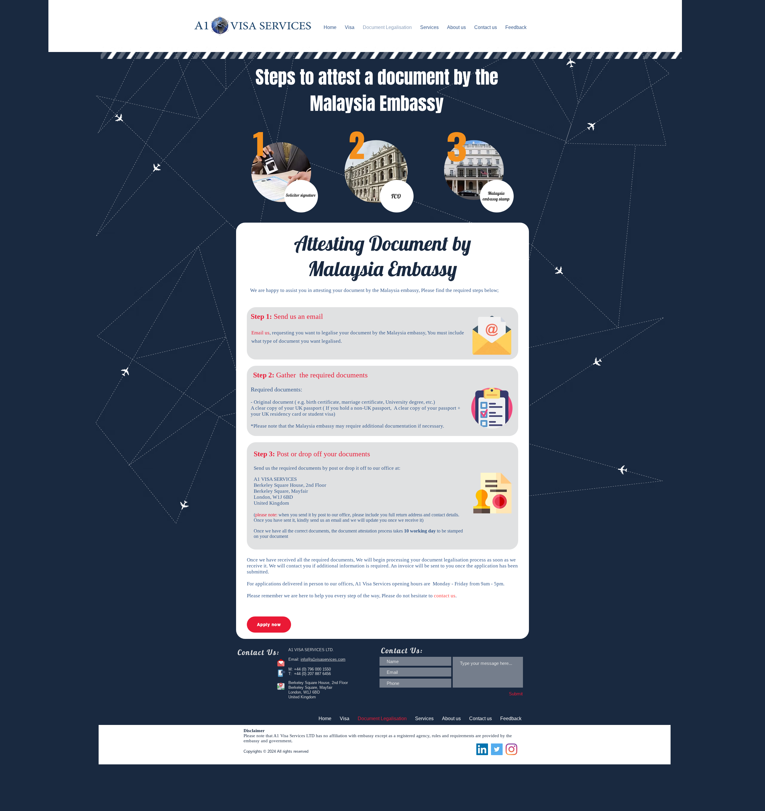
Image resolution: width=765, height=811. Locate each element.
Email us (260, 333)
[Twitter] (497, 749)
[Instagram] (511, 749)
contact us (444, 596)
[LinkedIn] (482, 749)
